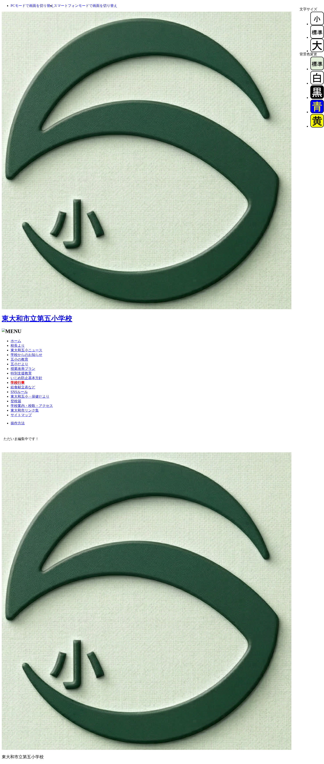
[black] (317, 97)
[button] (32, 5)
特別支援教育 (21, 373)
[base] (317, 69)
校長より (18, 345)
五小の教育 (19, 359)
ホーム (16, 341)
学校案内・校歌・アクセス (32, 406)
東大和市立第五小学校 (37, 318)
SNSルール (19, 392)
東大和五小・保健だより (30, 396)
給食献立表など (23, 387)
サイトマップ (21, 415)
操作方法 (18, 423)
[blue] (317, 112)
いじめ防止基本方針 (26, 378)
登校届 (16, 401)
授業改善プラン (23, 369)
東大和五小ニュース (26, 350)
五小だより (19, 364)
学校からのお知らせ (26, 355)
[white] (317, 83)
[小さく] (317, 24)
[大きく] (317, 51)
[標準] (317, 37)
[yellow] (317, 126)
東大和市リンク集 (25, 410)
